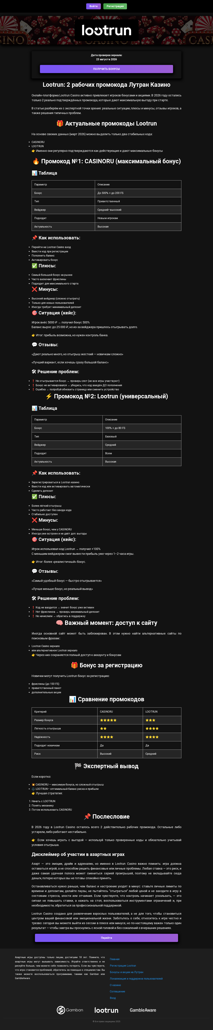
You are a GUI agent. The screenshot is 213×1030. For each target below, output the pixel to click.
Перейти (106, 937)
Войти (94, 6)
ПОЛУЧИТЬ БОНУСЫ (106, 69)
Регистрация (115, 6)
